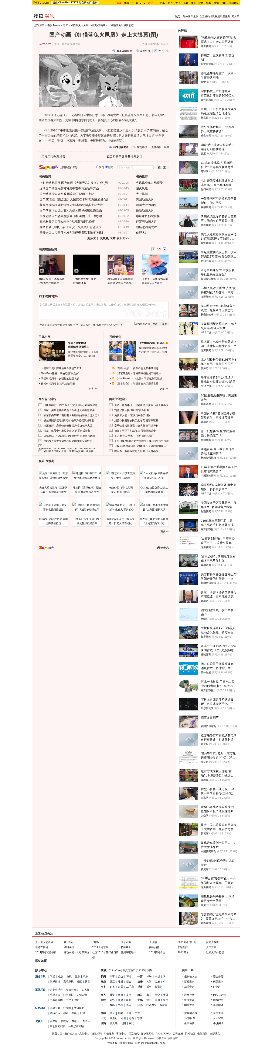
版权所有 (172, 1038)
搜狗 (94, 2)
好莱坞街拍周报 (66, 383)
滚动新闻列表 (57, 1026)
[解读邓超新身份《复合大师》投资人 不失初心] (120, 507)
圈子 (112, 1013)
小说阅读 (218, 1023)
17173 (74, 2)
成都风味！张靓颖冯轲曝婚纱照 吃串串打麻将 (69, 435)
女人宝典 (218, 1018)
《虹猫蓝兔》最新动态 (121, 25)
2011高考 (183, 952)
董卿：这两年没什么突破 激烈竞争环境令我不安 (141, 405)
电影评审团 (56, 999)
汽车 (162, 2)
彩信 (139, 1018)
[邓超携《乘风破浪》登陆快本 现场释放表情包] (86, 475)
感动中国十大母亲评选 (76, 952)
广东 (137, 1013)
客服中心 (121, 1033)
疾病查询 (189, 999)
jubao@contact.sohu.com (150, 1042)
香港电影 (79, 1008)
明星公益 (55, 1008)
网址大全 (189, 1005)
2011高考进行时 (187, 942)
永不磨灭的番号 (44, 942)
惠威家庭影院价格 (148, 216)
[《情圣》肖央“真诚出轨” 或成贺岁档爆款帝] (86, 507)
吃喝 (128, 999)
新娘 (120, 994)
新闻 (103, 976)
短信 (123, 1018)
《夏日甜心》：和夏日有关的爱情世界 (137, 383)
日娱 (82, 1013)
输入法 (114, 1023)
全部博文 (215, 1033)
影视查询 (189, 981)
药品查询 (218, 981)
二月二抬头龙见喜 (53, 156)
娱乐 (138, 2)
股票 (112, 981)
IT (157, 2)
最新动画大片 (145, 210)
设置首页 (57, 1033)
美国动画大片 (145, 199)
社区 (79, 981)
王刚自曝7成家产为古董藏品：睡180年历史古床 (141, 440)
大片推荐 (142, 194)
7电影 (95, 942)
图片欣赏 (218, 999)
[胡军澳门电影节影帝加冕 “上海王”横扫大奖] (154, 507)
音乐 (77, 976)
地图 (123, 1023)
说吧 (131, 1023)
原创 (157, 999)
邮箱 (120, 1013)
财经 (103, 981)
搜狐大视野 (212, 942)
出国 (149, 994)
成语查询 (189, 986)
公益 (120, 976)
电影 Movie (53, 25)
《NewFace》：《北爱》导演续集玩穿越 (138, 378)
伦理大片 (142, 232)
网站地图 (190, 1033)
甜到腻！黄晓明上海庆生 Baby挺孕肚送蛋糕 (69, 451)
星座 (128, 994)
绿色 (165, 999)
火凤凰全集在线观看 (149, 182)
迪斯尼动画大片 (146, 227)
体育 (126, 2)
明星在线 (55, 994)
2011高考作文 (157, 952)
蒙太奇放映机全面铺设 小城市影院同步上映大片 (71, 205)
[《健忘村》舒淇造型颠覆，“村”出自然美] (120, 475)
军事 (112, 976)
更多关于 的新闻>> (108, 238)
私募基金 (126, 947)
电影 (60, 976)
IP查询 (217, 986)
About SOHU (163, 1033)
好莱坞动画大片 (146, 221)
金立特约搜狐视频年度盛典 (215, 16)
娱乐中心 (41, 970)
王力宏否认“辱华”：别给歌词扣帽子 (134, 435)
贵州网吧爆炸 (128, 952)
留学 (157, 994)
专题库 (75, 1021)
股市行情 (189, 994)
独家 (65, 1013)
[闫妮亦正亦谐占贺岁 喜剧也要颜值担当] (53, 507)
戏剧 (85, 976)
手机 (120, 1005)
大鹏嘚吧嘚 (56, 989)
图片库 (86, 1021)
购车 (112, 986)
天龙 (103, 1018)
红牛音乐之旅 (190, 16)
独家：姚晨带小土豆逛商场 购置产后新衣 (67, 430)
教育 (140, 994)
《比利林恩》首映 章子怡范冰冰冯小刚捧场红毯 (71, 405)
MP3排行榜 (219, 994)
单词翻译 (218, 1005)
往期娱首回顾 (76, 1026)
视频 (185, 2)
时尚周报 (68, 994)
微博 (216, 2)
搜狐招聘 (97, 1033)
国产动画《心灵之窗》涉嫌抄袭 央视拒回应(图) (71, 210)
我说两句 (234, 2)
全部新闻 (202, 1033)
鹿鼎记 (114, 1018)
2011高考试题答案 (46, 952)
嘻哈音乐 (55, 1013)
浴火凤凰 (142, 188)
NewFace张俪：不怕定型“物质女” (60, 373)
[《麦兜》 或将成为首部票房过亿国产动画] (155, 264)
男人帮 (235, 16)
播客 (193, 2)
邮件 (201, 2)
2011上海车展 (100, 947)
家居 (120, 986)
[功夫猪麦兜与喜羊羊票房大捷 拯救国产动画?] (120, 264)
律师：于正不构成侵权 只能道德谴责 (135, 430)
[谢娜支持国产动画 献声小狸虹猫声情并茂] (51, 264)
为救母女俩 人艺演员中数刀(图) (132, 415)
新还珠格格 (41, 947)
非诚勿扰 (183, 947)
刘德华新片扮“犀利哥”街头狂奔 (131, 410)
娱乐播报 (55, 981)
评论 (128, 976)
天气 (112, 999)
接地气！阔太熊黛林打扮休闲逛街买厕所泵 (68, 440)
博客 (208, 2)
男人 (128, 1005)
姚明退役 (69, 947)
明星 (52, 976)
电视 (69, 976)
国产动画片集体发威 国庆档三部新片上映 (67, 194)
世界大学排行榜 (215, 952)
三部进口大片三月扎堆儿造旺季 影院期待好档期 (71, 232)
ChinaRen (64, 2)
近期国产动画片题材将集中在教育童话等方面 (69, 188)
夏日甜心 (69, 942)
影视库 (64, 1021)
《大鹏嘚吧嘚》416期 (151, 342)
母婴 (112, 994)
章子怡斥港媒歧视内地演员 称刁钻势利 (136, 425)
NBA (149, 976)
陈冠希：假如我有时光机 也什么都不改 (136, 451)
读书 (149, 999)
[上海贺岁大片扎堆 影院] (86, 264)
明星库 (54, 1021)
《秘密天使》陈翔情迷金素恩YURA (61, 368)
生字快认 (189, 1023)
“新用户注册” (103, 325)
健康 (120, 999)
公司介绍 (178, 1033)
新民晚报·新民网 (71, 44)
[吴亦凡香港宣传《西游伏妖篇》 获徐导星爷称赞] (53, 475)
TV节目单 (189, 1018)
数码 (112, 1005)
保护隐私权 (147, 1033)
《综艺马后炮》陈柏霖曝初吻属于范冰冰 (138, 373)
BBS (224, 2)
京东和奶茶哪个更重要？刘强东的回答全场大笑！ (72, 415)
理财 (120, 981)
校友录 (163, 1005)
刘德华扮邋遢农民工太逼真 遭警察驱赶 (136, 420)
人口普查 (211, 947)
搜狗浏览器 (190, 1013)
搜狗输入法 (190, 976)
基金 (128, 981)
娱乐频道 (39, 25)
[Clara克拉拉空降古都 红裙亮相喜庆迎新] (154, 475)
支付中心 (84, 1033)
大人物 (85, 989)
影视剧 (158, 986)
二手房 (130, 986)
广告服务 (109, 1033)
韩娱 (74, 1013)
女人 (178, 2)
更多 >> (93, 388)
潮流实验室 (72, 989)
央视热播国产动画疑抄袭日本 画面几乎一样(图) (71, 216)
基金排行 (218, 976)
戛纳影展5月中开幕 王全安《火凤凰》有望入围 (71, 227)
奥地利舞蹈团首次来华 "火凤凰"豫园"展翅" (67, 221)
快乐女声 (126, 942)
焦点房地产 (85, 2)
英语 (165, 994)
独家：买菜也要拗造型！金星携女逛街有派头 (69, 410)
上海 (129, 1013)
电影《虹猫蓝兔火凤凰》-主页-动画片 (84, 25)
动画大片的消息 (146, 205)
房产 (170, 2)
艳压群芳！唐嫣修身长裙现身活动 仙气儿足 (68, 425)
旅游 (103, 999)
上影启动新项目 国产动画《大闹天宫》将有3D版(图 (74, 182)
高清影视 (68, 981)
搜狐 (55, 2)
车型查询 (218, 1013)
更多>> (164, 531)
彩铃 (131, 1018)
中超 (157, 976)
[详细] (91, 355)
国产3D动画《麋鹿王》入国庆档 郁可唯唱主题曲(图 (74, 199)
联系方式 (134, 1033)
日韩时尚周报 (48, 383)
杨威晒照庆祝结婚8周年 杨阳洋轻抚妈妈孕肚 (69, 420)
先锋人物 (82, 994)
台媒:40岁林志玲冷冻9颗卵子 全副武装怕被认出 (141, 446)
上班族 (153, 942)
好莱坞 (67, 1008)
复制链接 (145, 50)
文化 (140, 999)
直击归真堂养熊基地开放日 (124, 156)
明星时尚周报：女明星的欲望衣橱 (60, 378)
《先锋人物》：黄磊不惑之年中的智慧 (137, 368)
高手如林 (154, 947)
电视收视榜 (72, 999)
